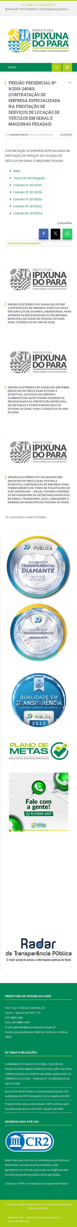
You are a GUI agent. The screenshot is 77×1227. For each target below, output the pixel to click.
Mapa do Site (15, 1217)
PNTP (21, 1183)
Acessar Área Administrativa (43, 1217)
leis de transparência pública (22, 1174)
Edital (16, 171)
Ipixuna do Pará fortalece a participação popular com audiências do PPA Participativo (39, 9)
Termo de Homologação (29, 178)
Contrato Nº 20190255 (27, 185)
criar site (29, 1160)
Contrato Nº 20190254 (27, 213)
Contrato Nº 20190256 (27, 192)
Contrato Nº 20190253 (27, 206)
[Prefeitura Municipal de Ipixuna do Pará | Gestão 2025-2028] (38, 40)
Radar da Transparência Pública (49, 1183)
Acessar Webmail (18, 1221)
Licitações (66, 134)
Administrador (19, 134)
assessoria (32, 1165)
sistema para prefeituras (53, 1160)
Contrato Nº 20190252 (27, 199)
